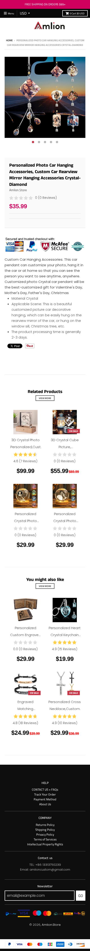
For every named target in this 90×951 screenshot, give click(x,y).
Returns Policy (45, 824)
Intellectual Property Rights (45, 844)
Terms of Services (45, 839)
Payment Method (45, 799)
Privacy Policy (45, 834)
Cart (77, 13)
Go (80, 895)
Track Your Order (45, 794)
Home (9, 40)
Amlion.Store (18, 189)
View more (45, 398)
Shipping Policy (45, 829)
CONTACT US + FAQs (45, 789)
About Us (45, 804)
